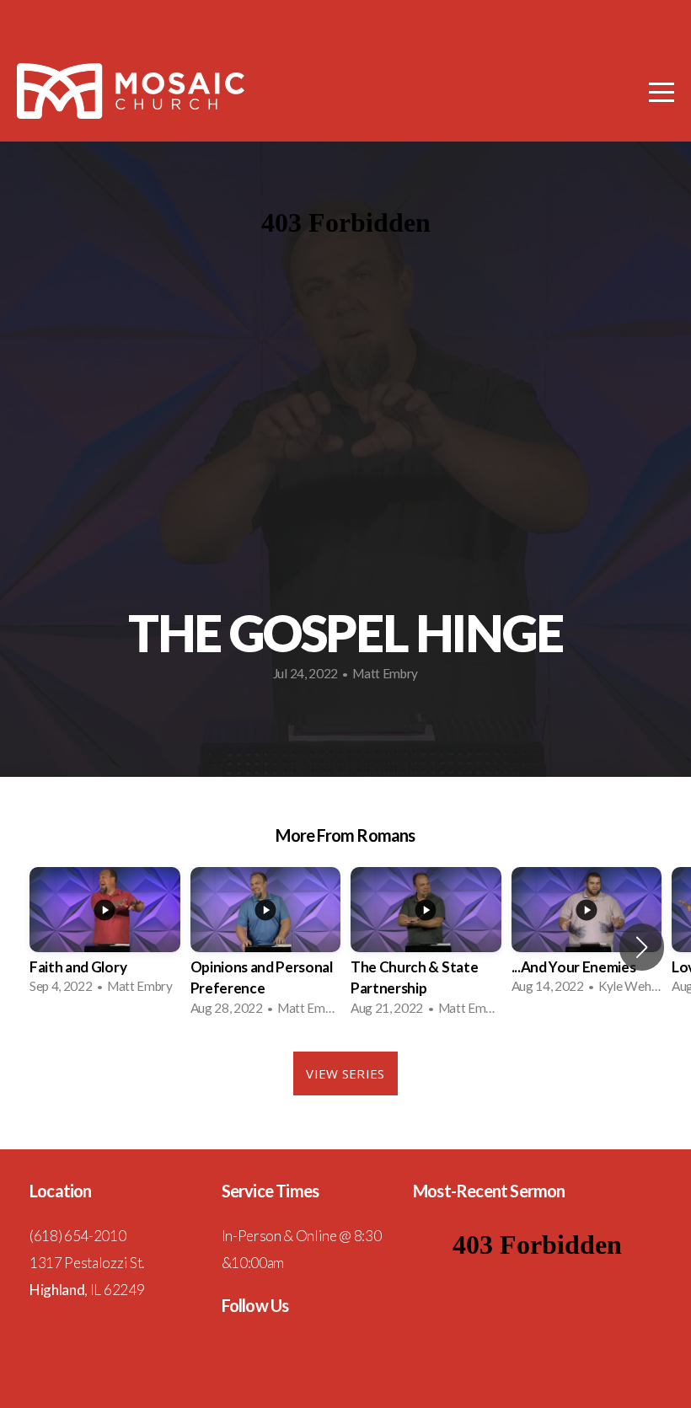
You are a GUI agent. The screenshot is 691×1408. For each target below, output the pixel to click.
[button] (641, 947)
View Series (345, 1073)
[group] (104, 935)
